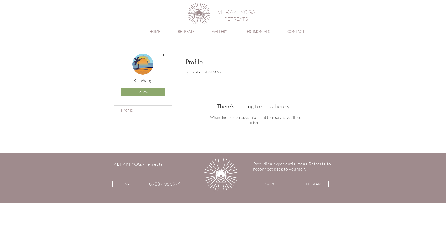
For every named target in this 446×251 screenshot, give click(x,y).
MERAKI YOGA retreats (138, 164)
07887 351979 (165, 184)
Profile (127, 109)
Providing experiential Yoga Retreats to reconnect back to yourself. (292, 166)
